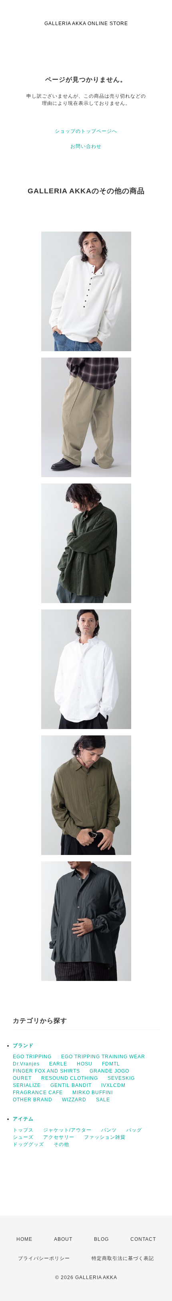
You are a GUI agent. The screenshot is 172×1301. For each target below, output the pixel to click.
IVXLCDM (113, 1085)
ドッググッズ (28, 1144)
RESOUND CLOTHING (69, 1078)
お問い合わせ (86, 146)
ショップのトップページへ (86, 131)
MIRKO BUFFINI (92, 1092)
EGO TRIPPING (32, 1056)
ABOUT (63, 1239)
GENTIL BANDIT (71, 1085)
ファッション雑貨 (105, 1137)
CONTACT (143, 1239)
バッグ (134, 1130)
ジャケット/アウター (67, 1130)
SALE (103, 1100)
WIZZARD (74, 1100)
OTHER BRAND (32, 1100)
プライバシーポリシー (44, 1258)
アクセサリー (58, 1137)
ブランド (23, 1045)
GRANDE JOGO (109, 1071)
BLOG (101, 1239)
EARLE (58, 1064)
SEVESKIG (121, 1078)
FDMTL (111, 1064)
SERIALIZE (27, 1085)
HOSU (84, 1064)
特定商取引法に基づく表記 (123, 1258)
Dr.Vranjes (26, 1064)
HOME (24, 1239)
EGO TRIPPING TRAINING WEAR (103, 1056)
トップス (23, 1130)
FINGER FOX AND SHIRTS (46, 1071)
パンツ (109, 1130)
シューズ (23, 1137)
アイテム (23, 1119)
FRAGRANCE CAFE (38, 1092)
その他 (61, 1144)
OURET (22, 1078)
